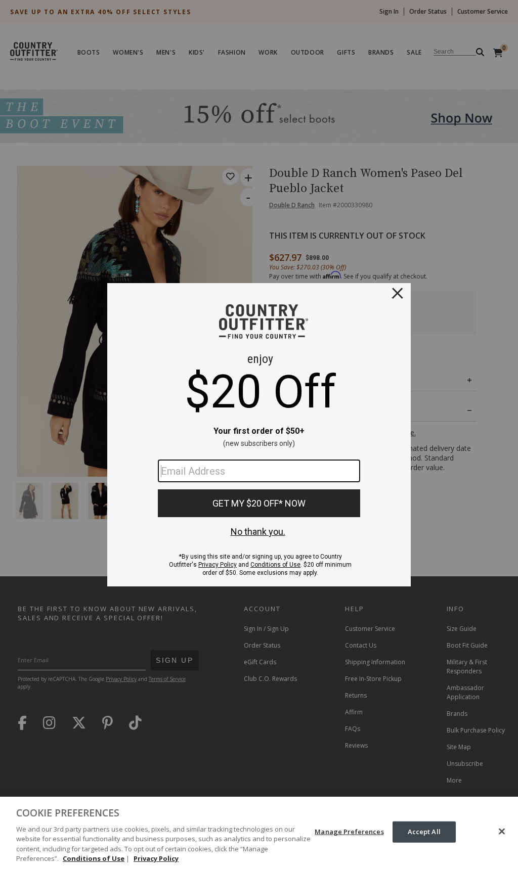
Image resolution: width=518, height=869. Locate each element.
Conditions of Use (93, 858)
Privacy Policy (156, 858)
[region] (259, 833)
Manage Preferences (349, 831)
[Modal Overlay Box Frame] (259, 434)
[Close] (502, 831)
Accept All (424, 831)
